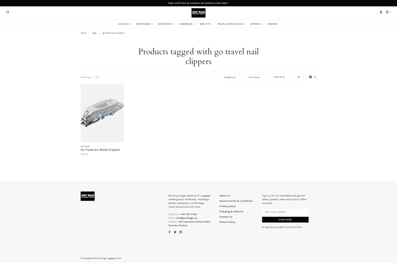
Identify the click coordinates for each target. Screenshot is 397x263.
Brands (273, 24)
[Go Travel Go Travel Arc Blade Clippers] (102, 113)
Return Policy (227, 222)
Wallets (205, 24)
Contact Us (225, 216)
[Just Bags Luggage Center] (88, 196)
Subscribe (285, 219)
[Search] (8, 12)
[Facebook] (169, 232)
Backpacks (165, 24)
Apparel (256, 24)
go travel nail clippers (113, 33)
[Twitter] (175, 232)
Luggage (123, 24)
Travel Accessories (230, 24)
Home (83, 33)
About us (224, 195)
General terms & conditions (236, 200)
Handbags (186, 24)
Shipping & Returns (231, 211)
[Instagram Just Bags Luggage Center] (180, 232)
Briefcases (143, 24)
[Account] (381, 12)
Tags (94, 33)
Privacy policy (227, 206)
